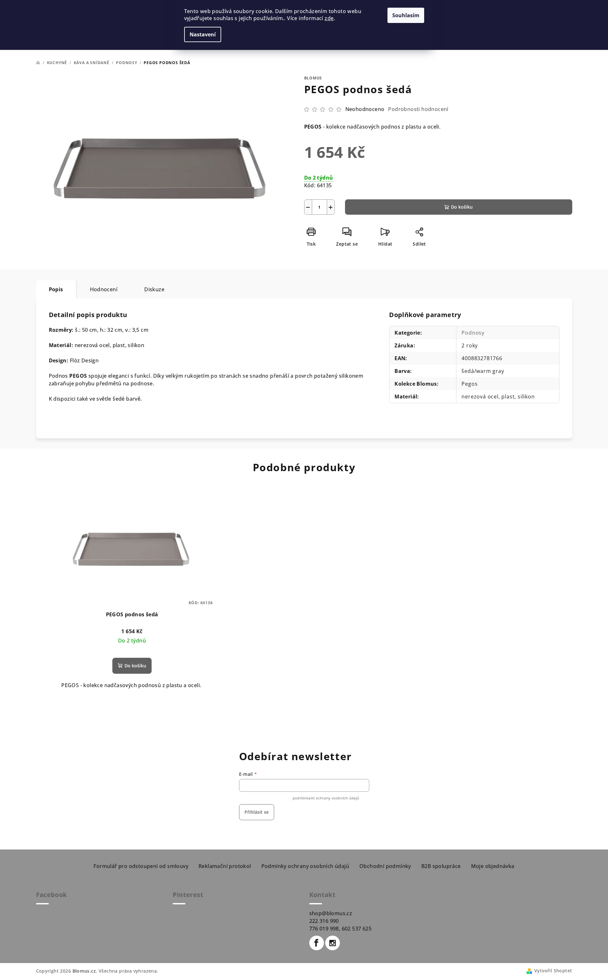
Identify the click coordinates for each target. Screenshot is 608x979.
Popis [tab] (56, 289)
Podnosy (473, 332)
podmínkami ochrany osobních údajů (326, 798)
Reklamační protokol (225, 866)
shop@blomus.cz (330, 913)
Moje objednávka (492, 866)
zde (329, 18)
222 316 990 (324, 920)
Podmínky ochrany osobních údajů (305, 866)
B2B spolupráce (441, 866)
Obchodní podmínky (385, 866)
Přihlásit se (256, 812)
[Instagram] (332, 943)
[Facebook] (316, 943)
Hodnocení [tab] (104, 289)
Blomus (313, 78)
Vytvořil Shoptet (553, 971)
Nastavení (203, 34)
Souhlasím (405, 15)
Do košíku (462, 207)
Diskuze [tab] (154, 289)
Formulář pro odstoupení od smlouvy (141, 866)
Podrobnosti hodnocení (418, 109)
